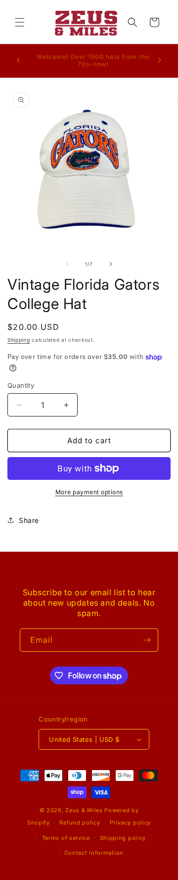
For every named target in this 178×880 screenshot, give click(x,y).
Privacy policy (130, 822)
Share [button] (29, 520)
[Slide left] (67, 264)
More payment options (89, 492)
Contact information (94, 852)
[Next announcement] (160, 60)
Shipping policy (123, 837)
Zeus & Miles (83, 810)
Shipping (18, 340)
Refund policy (79, 822)
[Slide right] (111, 264)
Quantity (20, 385)
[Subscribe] (147, 640)
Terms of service (66, 837)
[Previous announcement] (18, 60)
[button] (20, 22)
